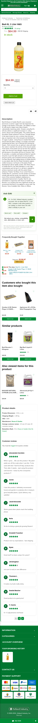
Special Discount (6, 12)
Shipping (32, 12)
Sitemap (19, 715)
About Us (25, 12)
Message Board (17, 12)
